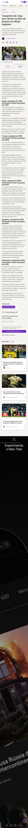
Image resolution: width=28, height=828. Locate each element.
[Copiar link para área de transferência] (16, 42)
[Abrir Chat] (25, 821)
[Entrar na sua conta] (22, 2)
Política (21, 5)
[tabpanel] (14, 185)
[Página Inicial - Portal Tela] (5, 2)
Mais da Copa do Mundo (8, 307)
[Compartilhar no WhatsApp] (7, 42)
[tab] (8, 66)
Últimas (15, 825)
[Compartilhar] (24, 368)
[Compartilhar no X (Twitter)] (10, 42)
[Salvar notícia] (3, 42)
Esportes (4, 9)
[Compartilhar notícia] (13, 42)
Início (11, 825)
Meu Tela (20, 825)
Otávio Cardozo (11, 38)
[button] (14, 331)
